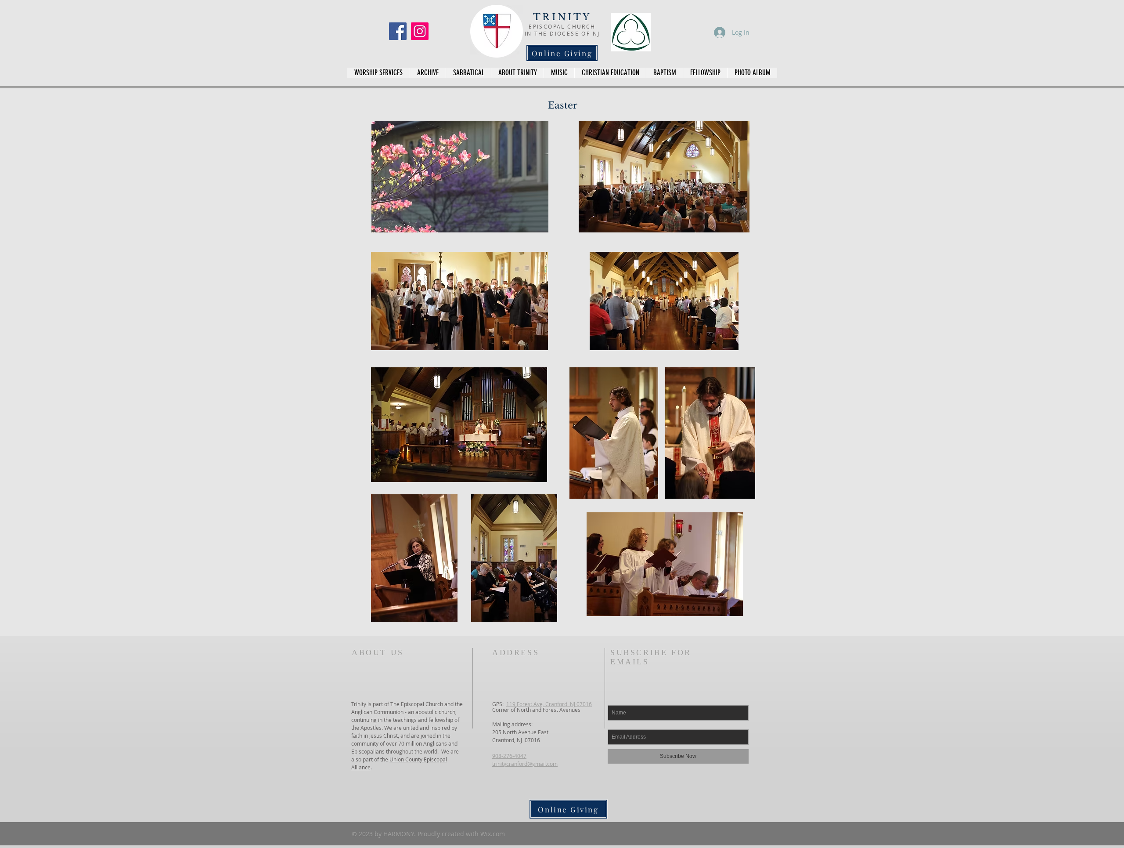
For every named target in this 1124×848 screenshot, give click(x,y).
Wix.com (492, 834)
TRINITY (562, 17)
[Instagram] (420, 31)
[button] (752, 73)
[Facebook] (398, 31)
